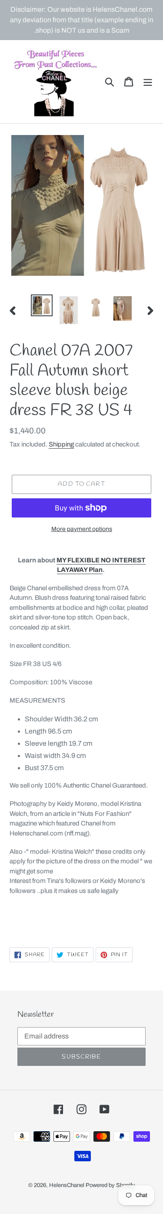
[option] (41, 305)
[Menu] (147, 81)
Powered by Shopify (110, 1185)
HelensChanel (66, 1185)
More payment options (81, 529)
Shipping (61, 444)
